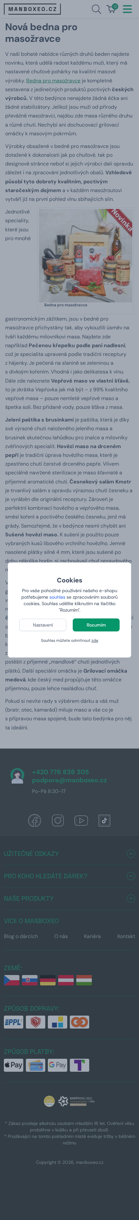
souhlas (57, 597)
